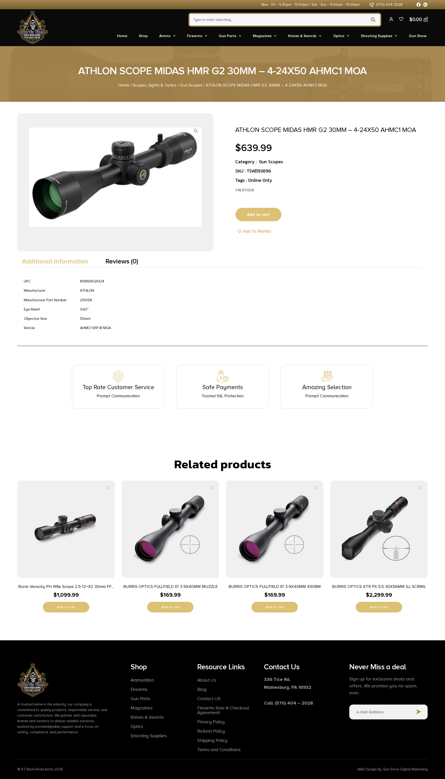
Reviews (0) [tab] (121, 261)
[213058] (115, 177)
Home (122, 36)
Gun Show (417, 36)
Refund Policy (211, 731)
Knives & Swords (302, 36)
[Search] (373, 20)
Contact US (208, 699)
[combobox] (277, 20)
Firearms (194, 36)
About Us (206, 680)
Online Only (260, 180)
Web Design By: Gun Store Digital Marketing (392, 769)
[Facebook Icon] (418, 5)
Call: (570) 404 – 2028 (288, 703)
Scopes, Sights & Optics (154, 85)
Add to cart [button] (66, 607)
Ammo (165, 36)
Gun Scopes (191, 85)
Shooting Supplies (376, 36)
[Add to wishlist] (107, 488)
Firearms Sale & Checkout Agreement (223, 710)
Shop (143, 36)
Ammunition (142, 680)
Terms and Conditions (219, 750)
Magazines (262, 36)
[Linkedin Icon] (425, 5)
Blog (202, 689)
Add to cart (258, 214)
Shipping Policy (212, 740)
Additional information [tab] (55, 261)
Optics (338, 36)
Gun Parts (227, 36)
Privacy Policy (211, 722)
